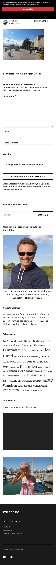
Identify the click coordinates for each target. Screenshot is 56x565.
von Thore (13, 21)
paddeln (39, 371)
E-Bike (42, 345)
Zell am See (24, 390)
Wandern (10, 385)
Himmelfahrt (24, 356)
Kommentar (9, 96)
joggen (27, 361)
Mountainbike (12, 370)
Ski (19, 380)
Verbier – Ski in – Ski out (25, 324)
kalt (34, 361)
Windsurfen (11, 390)
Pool (45, 371)
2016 (5, 341)
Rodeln (22, 376)
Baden (28, 341)
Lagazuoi (41, 367)
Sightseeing (10, 380)
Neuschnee (30, 370)
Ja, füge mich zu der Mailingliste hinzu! (24, 164)
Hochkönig (35, 356)
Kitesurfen (28, 366)
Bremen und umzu (12, 345)
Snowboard (27, 380)
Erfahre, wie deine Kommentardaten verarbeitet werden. (26, 188)
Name (6, 131)
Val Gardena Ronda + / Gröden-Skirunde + (24, 314)
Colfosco (36, 345)
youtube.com (5, 557)
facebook (8, 557)
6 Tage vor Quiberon (35, 317)
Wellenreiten (40, 385)
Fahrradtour (13, 349)
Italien (19, 362)
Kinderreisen (13, 367)
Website (7, 154)
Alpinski (18, 341)
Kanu (40, 361)
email (12, 557)
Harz (15, 356)
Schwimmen (37, 375)
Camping (26, 345)
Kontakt (6, 526)
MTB (21, 371)
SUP (50, 380)
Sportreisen (40, 380)
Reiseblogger (13, 375)
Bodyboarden (42, 341)
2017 (11, 341)
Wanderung (25, 385)
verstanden (28, 9)
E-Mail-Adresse (11, 142)
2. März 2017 (14, 23)
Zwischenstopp (35, 390)
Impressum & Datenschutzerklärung (12, 532)
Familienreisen (34, 350)
